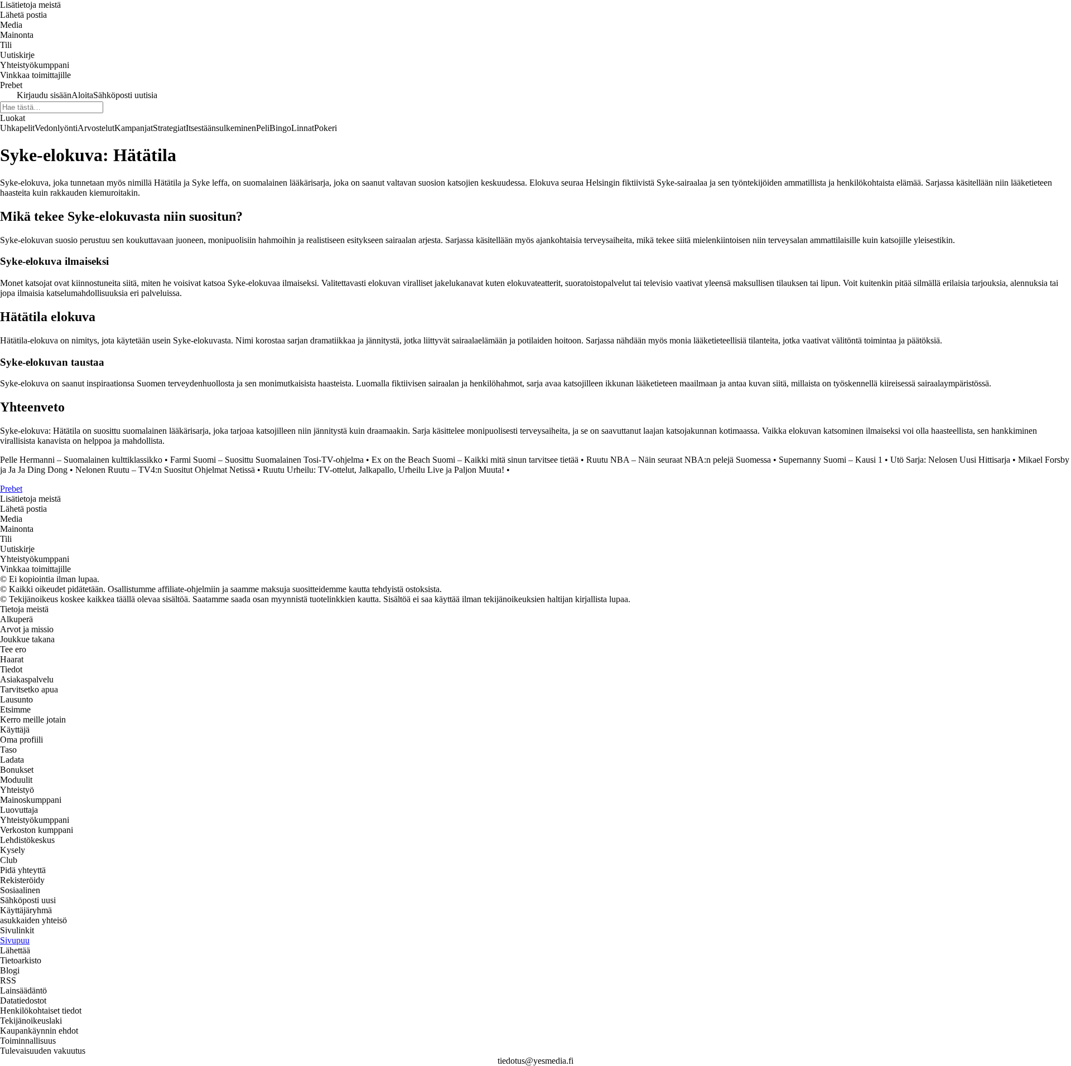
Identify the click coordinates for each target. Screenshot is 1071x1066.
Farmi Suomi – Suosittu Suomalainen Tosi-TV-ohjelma (267, 459)
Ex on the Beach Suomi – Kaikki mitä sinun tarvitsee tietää (475, 459)
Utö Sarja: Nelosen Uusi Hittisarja (950, 459)
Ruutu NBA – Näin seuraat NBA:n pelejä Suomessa (678, 459)
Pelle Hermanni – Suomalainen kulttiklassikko (81, 459)
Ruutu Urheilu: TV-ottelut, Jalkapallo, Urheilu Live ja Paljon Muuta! (383, 469)
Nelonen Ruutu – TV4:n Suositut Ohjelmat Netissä (165, 469)
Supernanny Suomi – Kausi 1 (830, 459)
